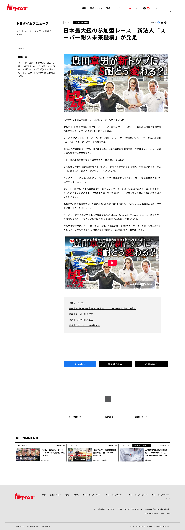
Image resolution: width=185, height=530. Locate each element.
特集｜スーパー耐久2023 (81, 314)
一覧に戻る (108, 417)
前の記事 (139, 417)
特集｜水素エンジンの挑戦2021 (84, 325)
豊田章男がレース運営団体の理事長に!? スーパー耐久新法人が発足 (102, 308)
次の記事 (77, 417)
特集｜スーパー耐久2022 (81, 319)
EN (135, 8)
